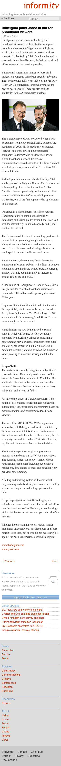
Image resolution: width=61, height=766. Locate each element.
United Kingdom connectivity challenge (23, 617)
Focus (5, 723)
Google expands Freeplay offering (20, 630)
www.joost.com (10, 549)
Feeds (5, 658)
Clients (5, 731)
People (5, 727)
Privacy (19, 756)
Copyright (7, 752)
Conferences (9, 682)
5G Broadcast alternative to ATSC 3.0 (22, 625)
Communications (11, 674)
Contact (22, 752)
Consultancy (9, 670)
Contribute (37, 752)
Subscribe (7, 650)
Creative (6, 678)
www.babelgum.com (13, 545)
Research (7, 686)
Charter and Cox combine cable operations (25, 613)
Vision (5, 715)
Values (5, 719)
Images (6, 735)
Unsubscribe (9, 760)
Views (5, 739)
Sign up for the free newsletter (30, 597)
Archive (6, 654)
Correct (6, 756)
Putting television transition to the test (22, 621)
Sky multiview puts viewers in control (22, 609)
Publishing (7, 691)
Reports (6, 703)
